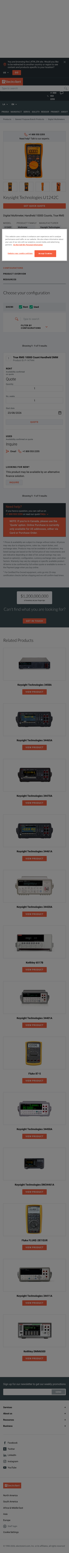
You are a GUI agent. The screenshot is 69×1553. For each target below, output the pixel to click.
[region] (34, 245)
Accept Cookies (45, 253)
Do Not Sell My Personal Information (28, 245)
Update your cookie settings (20, 253)
